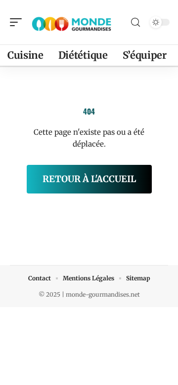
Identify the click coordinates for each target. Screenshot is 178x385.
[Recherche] (135, 22)
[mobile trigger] (18, 22)
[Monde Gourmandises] (71, 22)
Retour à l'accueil (89, 179)
